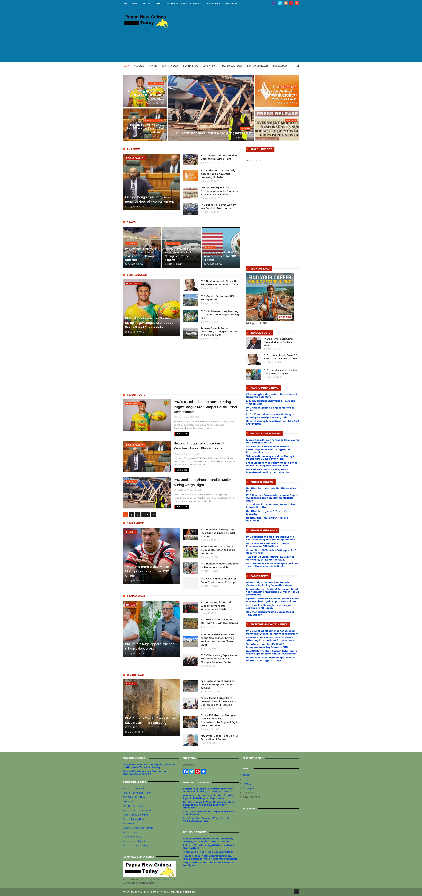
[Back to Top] (296, 891)
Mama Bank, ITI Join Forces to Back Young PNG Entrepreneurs (272, 441)
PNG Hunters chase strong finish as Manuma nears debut (220, 565)
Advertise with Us (191, 3)
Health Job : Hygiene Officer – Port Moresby (268, 513)
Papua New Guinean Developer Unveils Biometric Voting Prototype (270, 659)
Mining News (280, 66)
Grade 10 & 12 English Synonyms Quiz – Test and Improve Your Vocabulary (150, 766)
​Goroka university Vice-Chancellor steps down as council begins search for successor (209, 804)
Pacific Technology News (137, 792)
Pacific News (190, 66)
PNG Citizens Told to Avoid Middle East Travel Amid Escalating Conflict (150, 722)
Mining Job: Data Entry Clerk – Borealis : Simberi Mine (271, 402)
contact (147, 3)
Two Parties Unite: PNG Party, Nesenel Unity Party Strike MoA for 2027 (270, 558)
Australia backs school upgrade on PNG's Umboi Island (208, 813)
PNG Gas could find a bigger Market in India (270, 409)
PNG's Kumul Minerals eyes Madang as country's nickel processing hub (270, 416)
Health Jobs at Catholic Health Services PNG (271, 490)
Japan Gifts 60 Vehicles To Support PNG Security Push (271, 551)
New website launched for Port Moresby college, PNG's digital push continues (208, 840)
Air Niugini (131, 243)
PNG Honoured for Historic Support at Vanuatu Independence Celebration (217, 606)
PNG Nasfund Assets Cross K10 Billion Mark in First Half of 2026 (219, 282)
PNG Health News (213, 3)
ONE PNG (128, 801)
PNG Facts (128, 823)
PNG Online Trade (133, 806)
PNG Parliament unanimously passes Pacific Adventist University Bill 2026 (277, 95)
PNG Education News (134, 797)
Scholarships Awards (134, 841)
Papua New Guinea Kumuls (138, 828)
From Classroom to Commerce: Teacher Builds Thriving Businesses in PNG (271, 464)
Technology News (232, 66)
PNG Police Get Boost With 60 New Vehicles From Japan (218, 206)
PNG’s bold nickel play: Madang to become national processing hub (220, 314)
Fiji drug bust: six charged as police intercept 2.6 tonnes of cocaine (218, 684)
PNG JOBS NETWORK (257, 66)
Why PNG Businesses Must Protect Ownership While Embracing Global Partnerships (268, 449)
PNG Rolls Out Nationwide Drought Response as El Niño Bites (267, 545)
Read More (182, 433)
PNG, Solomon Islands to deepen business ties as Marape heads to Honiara (272, 565)
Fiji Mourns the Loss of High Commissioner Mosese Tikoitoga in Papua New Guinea (272, 600)
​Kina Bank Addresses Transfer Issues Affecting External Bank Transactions (270, 639)
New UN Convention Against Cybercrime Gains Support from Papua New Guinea (271, 652)
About (246, 775)
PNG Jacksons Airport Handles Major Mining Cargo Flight (213, 133)
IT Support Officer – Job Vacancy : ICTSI (208, 852)
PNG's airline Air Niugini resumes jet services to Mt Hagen (268, 607)
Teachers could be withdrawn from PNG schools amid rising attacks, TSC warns (208, 790)
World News (210, 66)
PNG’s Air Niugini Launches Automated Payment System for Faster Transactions (272, 632)
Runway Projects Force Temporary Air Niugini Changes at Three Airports (180, 254)
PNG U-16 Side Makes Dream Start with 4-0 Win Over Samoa (219, 621)
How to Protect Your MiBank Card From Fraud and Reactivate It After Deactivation (210, 857)
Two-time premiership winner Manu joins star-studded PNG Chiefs (147, 571)
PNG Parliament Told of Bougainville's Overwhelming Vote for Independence (270, 538)
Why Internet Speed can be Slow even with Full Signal (209, 864)
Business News (170, 66)
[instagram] (286, 3)
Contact (248, 779)
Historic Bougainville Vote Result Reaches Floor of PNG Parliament (145, 128)
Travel (131, 222)
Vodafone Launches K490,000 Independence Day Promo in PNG (267, 646)
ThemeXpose (189, 892)
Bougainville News (154, 120)
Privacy (159, 3)
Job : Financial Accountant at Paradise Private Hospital (270, 506)
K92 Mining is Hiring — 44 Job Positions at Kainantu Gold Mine (271, 396)
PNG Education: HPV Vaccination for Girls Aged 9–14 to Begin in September (208, 797)
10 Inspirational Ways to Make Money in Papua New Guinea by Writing (270, 458)
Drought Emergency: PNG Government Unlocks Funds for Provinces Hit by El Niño (278, 128)
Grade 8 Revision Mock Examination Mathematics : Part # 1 (145, 773)
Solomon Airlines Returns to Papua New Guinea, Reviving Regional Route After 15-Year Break (218, 640)
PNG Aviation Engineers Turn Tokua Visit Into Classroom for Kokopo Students (140, 254)
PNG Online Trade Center (137, 810)
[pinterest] (291, 3)
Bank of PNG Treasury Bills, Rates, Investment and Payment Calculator (269, 471)
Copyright (172, 3)
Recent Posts (136, 394)
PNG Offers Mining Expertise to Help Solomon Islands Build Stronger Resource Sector (219, 658)
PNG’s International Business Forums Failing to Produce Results (279, 342)
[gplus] (297, 3)
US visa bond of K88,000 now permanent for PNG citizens (220, 256)
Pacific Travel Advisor (135, 788)
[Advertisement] (239, 34)
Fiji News (130, 605)
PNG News (139, 66)
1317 (145, 514)
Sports (153, 66)
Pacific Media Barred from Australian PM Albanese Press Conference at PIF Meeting (218, 701)
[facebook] (274, 3)
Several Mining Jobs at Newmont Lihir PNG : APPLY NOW (272, 422)
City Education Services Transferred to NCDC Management (207, 820)
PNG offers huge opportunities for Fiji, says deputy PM (150, 646)
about (135, 3)
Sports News (136, 523)
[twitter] (280, 3)
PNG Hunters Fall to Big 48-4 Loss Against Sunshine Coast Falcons (218, 533)
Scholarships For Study (136, 845)
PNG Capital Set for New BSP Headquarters (217, 297)
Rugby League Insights (135, 814)
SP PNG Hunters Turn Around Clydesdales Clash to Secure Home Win (218, 550)
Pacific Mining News (134, 819)
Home (126, 3)
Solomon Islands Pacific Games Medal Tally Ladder (270, 613)
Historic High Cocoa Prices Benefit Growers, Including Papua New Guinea (270, 584)
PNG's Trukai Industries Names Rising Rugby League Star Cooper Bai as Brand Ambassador (145, 93)
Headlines (245, 128)
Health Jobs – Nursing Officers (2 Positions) (267, 519)
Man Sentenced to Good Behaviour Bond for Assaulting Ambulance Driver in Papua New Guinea (272, 592)
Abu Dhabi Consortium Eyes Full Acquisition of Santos (219, 737)
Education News (288, 87)
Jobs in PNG (231, 3)
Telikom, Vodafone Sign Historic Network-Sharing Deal (209, 847)
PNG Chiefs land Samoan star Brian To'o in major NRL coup (218, 580)
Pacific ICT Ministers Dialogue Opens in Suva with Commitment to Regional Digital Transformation (220, 720)
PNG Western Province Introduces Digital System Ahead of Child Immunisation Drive (272, 497)
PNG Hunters (130, 832)
